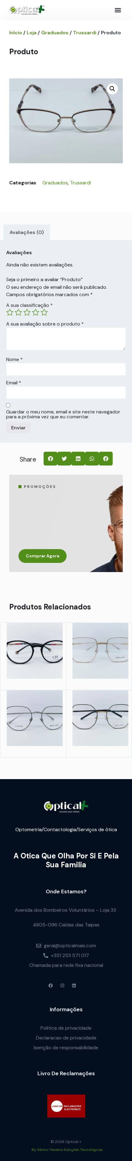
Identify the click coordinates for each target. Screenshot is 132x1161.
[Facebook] (51, 985)
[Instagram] (62, 985)
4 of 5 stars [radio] (35, 312)
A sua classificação (29, 305)
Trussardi (84, 32)
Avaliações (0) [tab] (27, 232)
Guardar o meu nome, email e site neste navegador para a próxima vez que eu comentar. (63, 414)
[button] (118, 10)
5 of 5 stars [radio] (44, 312)
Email (13, 382)
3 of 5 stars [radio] (27, 312)
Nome (14, 359)
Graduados (54, 32)
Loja (32, 32)
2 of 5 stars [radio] (18, 312)
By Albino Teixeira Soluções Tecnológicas (67, 1149)
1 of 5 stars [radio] (10, 312)
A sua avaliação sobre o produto (45, 324)
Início (15, 32)
